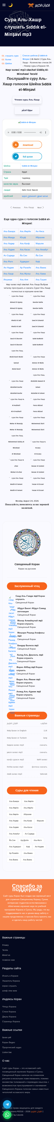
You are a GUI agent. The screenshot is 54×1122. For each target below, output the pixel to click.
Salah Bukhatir (38, 344)
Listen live (7, 1052)
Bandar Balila (38, 308)
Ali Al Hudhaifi (16, 411)
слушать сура (11, 56)
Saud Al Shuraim (16, 344)
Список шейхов (30, 56)
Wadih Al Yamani (16, 490)
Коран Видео (8, 1042)
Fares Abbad (38, 411)
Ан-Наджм (9, 268)
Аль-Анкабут (42, 250)
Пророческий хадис (11, 1047)
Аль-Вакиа (41, 268)
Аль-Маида (9, 238)
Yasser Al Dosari (38, 490)
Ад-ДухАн (25, 840)
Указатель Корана (11, 981)
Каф (38, 262)
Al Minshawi (16, 454)
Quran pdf (6, 1037)
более (8, 60)
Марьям (40, 244)
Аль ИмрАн (25, 231)
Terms (5, 950)
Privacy (5, 945)
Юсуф (23, 238)
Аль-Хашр (29, 207)
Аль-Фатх (8, 262)
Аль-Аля (24, 280)
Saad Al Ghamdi (38, 326)
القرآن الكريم (36, 1112)
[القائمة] (4, 5)
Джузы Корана (9, 1017)
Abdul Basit (16, 369)
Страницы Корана (11, 1022)
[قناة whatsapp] (7, 1114)
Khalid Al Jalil (16, 326)
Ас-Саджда (9, 256)
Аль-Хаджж (9, 250)
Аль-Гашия (41, 280)
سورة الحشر (27, 110)
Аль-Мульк (25, 274)
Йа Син (23, 256)
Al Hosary (37, 454)
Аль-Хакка (41, 274)
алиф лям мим (9, 991)
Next (39, 208)
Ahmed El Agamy (16, 308)
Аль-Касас (25, 250)
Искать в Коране (10, 976)
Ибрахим (40, 238)
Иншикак (8, 280)
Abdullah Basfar (16, 393)
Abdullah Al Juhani (38, 393)
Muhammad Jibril (38, 429)
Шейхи (8, 64)
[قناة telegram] (7, 1104)
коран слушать (9, 986)
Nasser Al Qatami (38, 472)
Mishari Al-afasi (16, 472)
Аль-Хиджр (9, 244)
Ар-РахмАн (25, 268)
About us (6, 955)
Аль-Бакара (9, 231)
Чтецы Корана (9, 1007)
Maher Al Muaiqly (16, 429)
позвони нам (8, 960)
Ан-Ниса (40, 231)
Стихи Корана (9, 1012)
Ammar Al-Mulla (38, 369)
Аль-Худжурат (15, 846)
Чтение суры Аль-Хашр (27, 100)
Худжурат (24, 262)
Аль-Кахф (25, 244)
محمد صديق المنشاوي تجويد (35, 196)
